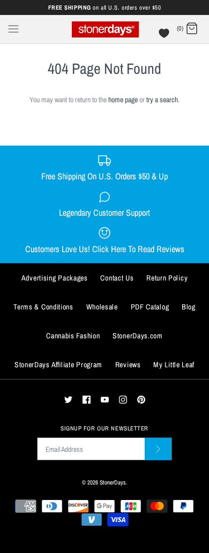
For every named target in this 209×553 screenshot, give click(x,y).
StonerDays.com (138, 335)
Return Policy (167, 278)
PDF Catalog (150, 307)
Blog (189, 307)
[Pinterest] (141, 400)
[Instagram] (123, 400)
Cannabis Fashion (73, 335)
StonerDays (113, 482)
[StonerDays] (105, 29)
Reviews (128, 364)
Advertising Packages (54, 278)
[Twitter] (68, 400)
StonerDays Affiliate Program (58, 364)
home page (123, 99)
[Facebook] (87, 400)
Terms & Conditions (43, 307)
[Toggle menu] (13, 28)
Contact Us (116, 278)
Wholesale (102, 307)
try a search (162, 99)
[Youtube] (105, 400)
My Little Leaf (174, 364)
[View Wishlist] (165, 35)
